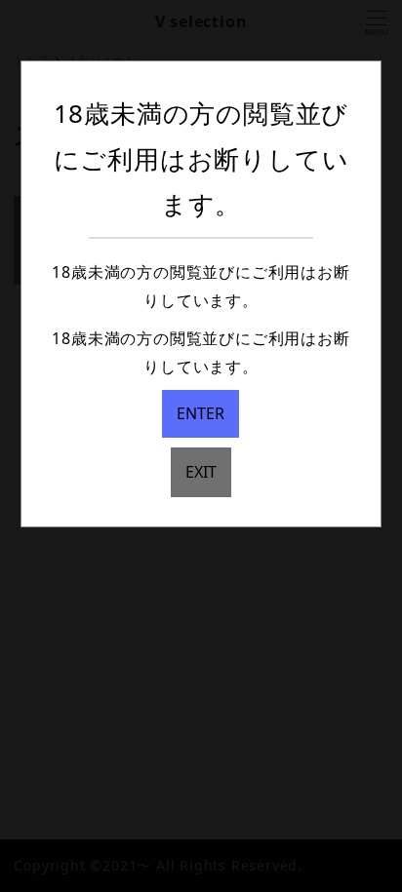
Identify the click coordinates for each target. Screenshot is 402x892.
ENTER (200, 413)
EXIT (201, 472)
